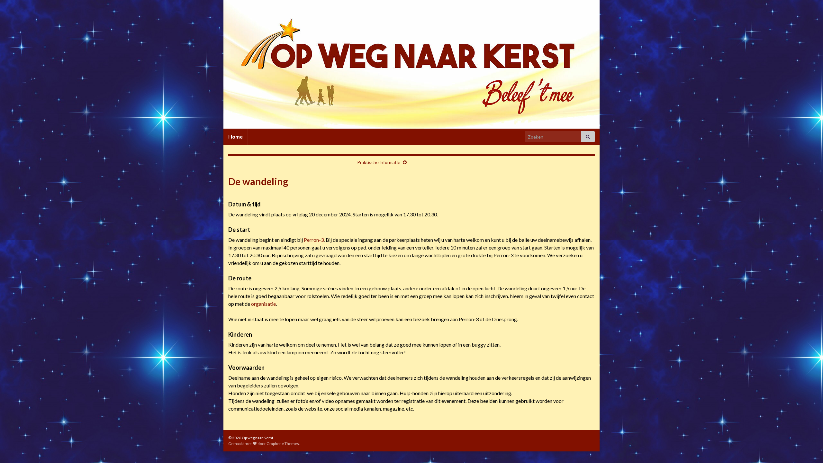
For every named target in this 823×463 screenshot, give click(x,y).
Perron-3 (314, 240)
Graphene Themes (283, 443)
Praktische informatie (378, 162)
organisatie (263, 304)
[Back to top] (808, 448)
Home (235, 136)
